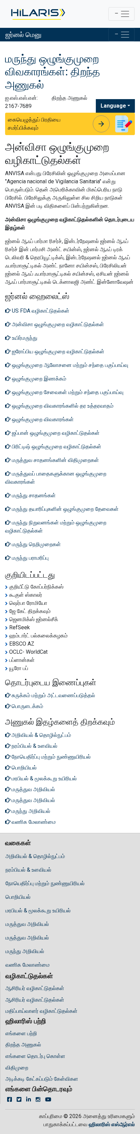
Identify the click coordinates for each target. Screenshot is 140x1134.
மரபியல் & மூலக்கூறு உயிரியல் (38, 910)
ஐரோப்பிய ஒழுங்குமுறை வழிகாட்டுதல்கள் (57, 351)
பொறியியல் (18, 897)
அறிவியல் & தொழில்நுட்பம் (35, 856)
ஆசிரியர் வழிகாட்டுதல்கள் (34, 988)
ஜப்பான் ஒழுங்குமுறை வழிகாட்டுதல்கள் (55, 433)
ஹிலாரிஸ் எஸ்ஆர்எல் (112, 1124)
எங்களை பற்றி (21, 1033)
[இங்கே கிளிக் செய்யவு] (37, 13)
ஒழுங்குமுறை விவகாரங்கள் (42, 419)
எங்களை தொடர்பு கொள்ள (35, 1056)
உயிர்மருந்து (24, 338)
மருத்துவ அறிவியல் (27, 924)
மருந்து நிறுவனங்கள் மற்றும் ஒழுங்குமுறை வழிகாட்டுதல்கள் (55, 526)
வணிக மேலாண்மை (27, 965)
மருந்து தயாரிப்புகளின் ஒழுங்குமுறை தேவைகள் (65, 509)
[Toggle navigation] (121, 14)
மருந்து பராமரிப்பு (30, 558)
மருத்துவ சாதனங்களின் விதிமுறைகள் (55, 460)
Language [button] (113, 106)
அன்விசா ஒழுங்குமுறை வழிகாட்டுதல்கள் (57, 324)
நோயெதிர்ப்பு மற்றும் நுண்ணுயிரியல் (45, 883)
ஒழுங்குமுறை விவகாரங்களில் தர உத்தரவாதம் (62, 406)
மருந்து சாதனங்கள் (33, 495)
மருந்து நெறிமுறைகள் (36, 544)
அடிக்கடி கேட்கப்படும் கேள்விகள (41, 1079)
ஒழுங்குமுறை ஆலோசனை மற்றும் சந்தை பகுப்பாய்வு (69, 365)
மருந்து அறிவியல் (24, 951)
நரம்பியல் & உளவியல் (28, 870)
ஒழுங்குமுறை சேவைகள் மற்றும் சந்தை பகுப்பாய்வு (67, 392)
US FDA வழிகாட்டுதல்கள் (40, 311)
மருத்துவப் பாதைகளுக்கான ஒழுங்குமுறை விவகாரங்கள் (55, 477)
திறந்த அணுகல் (23, 1044)
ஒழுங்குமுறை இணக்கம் (38, 378)
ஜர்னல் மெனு (23, 35)
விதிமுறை (16, 1067)
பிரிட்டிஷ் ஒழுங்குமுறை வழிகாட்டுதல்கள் (56, 446)
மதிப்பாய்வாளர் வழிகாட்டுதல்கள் (41, 1011)
